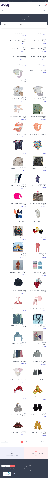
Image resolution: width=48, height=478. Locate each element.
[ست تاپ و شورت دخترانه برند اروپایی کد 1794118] (37, 336)
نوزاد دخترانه (44, 306)
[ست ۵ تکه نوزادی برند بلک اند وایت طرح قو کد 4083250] (18, 109)
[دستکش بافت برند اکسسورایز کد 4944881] (37, 407)
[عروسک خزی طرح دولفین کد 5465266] (18, 390)
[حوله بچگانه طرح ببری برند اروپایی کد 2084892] (18, 247)
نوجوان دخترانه (44, 167)
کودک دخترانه (44, 39)
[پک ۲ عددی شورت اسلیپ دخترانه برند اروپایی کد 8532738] (37, 283)
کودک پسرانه (44, 47)
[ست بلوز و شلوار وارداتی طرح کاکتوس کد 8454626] (37, 109)
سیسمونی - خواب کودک (22, 167)
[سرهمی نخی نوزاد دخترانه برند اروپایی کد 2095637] (37, 247)
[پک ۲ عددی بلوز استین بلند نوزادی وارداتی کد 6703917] (18, 196)
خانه (28, 16)
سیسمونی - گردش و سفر (42, 184)
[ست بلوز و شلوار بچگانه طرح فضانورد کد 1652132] (37, 91)
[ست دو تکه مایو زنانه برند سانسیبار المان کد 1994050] (18, 301)
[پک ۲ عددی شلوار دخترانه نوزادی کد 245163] (18, 161)
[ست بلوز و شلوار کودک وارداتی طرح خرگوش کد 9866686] (37, 301)
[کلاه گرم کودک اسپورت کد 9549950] (18, 214)
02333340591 (5, 1)
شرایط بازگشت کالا (27, 468)
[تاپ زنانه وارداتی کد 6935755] (37, 372)
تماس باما (37, 1)
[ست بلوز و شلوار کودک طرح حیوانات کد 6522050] (18, 91)
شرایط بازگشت (29, 1)
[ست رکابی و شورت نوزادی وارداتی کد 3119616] (37, 265)
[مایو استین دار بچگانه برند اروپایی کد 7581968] (18, 145)
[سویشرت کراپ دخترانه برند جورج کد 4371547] (37, 354)
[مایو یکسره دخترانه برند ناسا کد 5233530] (37, 161)
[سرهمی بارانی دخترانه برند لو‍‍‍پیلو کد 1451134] (37, 178)
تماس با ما (29, 470)
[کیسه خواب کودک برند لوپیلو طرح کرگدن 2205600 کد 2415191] (37, 318)
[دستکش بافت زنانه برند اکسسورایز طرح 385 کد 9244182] (18, 407)
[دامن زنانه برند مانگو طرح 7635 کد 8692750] (18, 425)
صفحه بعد (43, 441)
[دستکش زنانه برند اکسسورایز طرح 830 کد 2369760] (37, 425)
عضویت (12, 466)
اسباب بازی (44, 395)
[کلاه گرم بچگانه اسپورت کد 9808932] (37, 231)
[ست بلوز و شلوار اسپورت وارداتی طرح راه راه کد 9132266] (37, 127)
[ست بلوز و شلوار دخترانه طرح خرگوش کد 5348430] (18, 74)
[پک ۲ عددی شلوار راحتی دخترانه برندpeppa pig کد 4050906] (18, 178)
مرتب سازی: (32, 24)
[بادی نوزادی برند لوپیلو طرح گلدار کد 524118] (37, 214)
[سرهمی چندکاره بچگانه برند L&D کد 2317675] (18, 265)
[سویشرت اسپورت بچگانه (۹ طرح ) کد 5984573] (18, 283)
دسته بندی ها (24, 16)
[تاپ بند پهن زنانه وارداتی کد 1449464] (18, 354)
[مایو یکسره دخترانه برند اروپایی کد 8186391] (37, 145)
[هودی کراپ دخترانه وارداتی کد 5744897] (18, 336)
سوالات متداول (28, 466)
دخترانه (25, 413)
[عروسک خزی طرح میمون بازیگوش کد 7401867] (37, 390)
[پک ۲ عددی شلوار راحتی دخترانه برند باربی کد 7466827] (37, 196)
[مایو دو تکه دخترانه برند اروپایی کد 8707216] (18, 127)
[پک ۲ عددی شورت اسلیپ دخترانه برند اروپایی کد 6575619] (18, 372)
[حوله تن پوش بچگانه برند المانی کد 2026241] (18, 231)
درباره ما (44, 1)
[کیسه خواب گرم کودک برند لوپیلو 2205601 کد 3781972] (18, 318)
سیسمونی (44, 31)
